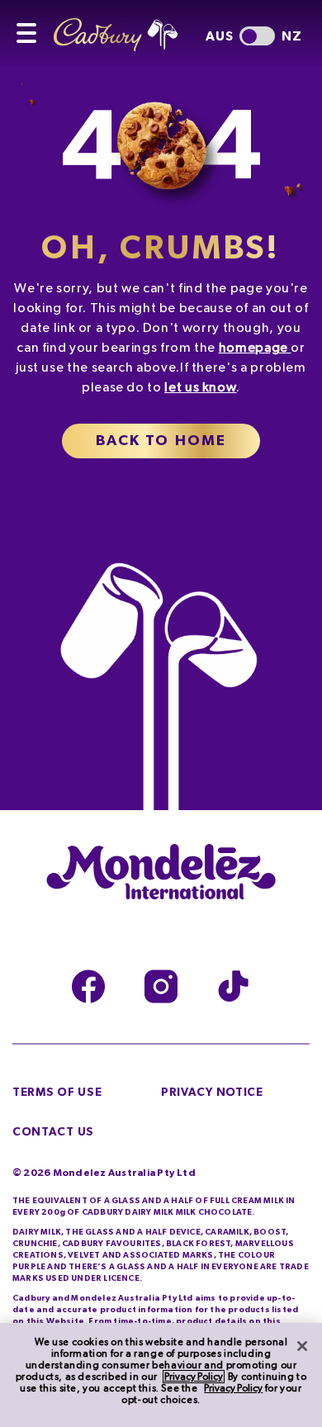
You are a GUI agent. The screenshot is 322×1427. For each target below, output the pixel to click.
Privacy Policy (193, 1377)
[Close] (302, 1346)
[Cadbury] (128, 25)
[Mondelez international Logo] (161, 873)
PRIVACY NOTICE (212, 1092)
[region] (161, 1375)
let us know (200, 387)
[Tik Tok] (233, 986)
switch (257, 35)
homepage (253, 347)
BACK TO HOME (161, 441)
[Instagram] (161, 986)
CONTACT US (53, 1132)
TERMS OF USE (57, 1092)
